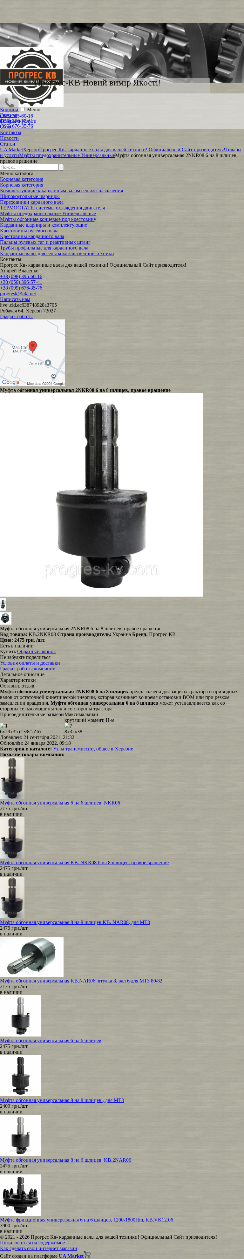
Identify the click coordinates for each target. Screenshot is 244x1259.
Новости (9, 138)
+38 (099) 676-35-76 (21, 288)
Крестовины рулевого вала (29, 230)
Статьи (7, 144)
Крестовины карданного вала (32, 236)
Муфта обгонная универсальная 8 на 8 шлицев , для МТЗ (62, 1100)
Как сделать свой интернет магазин (38, 1248)
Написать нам (15, 299)
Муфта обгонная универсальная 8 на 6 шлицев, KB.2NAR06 (65, 1160)
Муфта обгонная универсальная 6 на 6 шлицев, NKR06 (60, 802)
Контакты (10, 132)
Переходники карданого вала (32, 202)
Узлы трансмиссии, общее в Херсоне (93, 748)
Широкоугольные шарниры (30, 196)
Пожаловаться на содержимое (32, 1242)
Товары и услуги (18, 121)
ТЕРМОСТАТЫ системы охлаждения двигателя (52, 207)
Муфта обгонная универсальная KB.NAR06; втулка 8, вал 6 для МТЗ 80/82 (81, 980)
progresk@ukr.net (18, 293)
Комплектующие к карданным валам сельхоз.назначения (61, 190)
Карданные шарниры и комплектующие (43, 225)
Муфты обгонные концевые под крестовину (48, 219)
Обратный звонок (36, 651)
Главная (8, 115)
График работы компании (28, 668)
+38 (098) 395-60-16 (21, 276)
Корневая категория (21, 179)
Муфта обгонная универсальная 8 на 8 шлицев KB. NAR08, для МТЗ (75, 922)
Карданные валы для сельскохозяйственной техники (57, 253)
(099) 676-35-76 (16, 126)
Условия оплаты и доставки (30, 663)
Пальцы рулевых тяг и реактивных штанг (45, 242)
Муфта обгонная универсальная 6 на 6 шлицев (50, 1040)
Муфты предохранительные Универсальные (48, 213)
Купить (8, 651)
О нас (6, 126)
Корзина (9, 109)
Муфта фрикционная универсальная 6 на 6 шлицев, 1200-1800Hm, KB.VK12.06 (86, 1219)
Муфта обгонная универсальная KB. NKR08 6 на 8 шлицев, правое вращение (84, 862)
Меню (33, 109)
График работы (16, 316)
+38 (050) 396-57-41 (21, 282)
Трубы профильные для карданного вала (44, 247)
